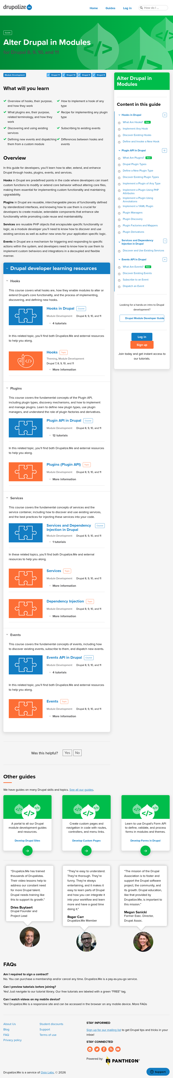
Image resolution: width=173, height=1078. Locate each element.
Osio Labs (47, 1072)
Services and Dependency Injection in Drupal (137, 242)
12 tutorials (60, 435)
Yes (67, 753)
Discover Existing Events (137, 273)
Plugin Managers (132, 212)
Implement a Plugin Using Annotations (138, 199)
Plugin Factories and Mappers (140, 225)
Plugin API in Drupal (134, 150)
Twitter (97, 1049)
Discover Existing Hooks (137, 135)
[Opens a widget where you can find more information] (158, 1072)
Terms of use (48, 1035)
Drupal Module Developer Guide (144, 318)
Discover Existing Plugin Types (141, 177)
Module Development (15, 75)
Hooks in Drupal (131, 115)
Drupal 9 (86, 75)
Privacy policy (12, 1040)
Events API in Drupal (134, 259)
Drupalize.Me (18, 7)
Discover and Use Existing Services (143, 250)
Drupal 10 (71, 75)
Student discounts (51, 1024)
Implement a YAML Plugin (138, 206)
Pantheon (123, 1060)
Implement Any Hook (135, 128)
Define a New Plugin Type (138, 170)
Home (94, 8)
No (77, 753)
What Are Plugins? (137, 157)
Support (45, 1029)
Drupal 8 (101, 75)
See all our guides (81, 790)
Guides (110, 8)
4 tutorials (60, 323)
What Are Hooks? (136, 122)
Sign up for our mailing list (103, 1030)
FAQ (6, 1035)
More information (64, 369)
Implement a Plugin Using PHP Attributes (141, 191)
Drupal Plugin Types (134, 164)
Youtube (118, 1049)
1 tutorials (59, 542)
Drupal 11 (55, 75)
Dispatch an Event (133, 286)
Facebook (104, 1049)
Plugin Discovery (133, 219)
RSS (111, 1049)
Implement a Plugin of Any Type (141, 183)
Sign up (142, 345)
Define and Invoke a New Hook (141, 141)
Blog (6, 1029)
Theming (52, 359)
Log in (127, 8)
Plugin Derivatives (133, 232)
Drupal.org (90, 1049)
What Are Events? (136, 266)
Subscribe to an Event (136, 279)
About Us (9, 1024)
